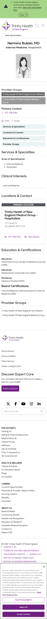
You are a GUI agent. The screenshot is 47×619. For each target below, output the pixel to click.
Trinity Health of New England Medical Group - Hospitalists (21, 215)
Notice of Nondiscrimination (20, 561)
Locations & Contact (13, 132)
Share (17, 120)
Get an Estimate (9, 448)
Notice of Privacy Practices (19, 558)
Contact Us (7, 529)
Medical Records (9, 438)
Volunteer (6, 501)
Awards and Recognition (13, 518)
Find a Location (9, 356)
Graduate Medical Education (15, 525)
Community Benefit (11, 514)
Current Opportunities (12, 487)
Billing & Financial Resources (15, 434)
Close (22, 15)
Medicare (6, 445)
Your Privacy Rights (14, 554)
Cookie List (35, 554)
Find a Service (8, 361)
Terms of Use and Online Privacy (21, 550)
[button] (43, 24)
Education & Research (12, 521)
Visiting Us (7, 431)
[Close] (44, 566)
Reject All (23, 607)
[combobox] (23, 411)
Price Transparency (11, 452)
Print (6, 120)
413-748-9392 (10, 112)
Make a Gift (7, 532)
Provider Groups (11, 144)
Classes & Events (9, 466)
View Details (33, 236)
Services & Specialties (14, 126)
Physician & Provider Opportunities (18, 490)
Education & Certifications (16, 138)
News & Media (8, 511)
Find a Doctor (8, 351)
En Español (7, 476)
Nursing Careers (9, 494)
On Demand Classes (11, 469)
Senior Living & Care (11, 366)
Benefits (5, 497)
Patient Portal (8, 441)
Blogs (4, 473)
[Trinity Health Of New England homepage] (17, 30)
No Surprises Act (9, 455)
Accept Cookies (23, 614)
